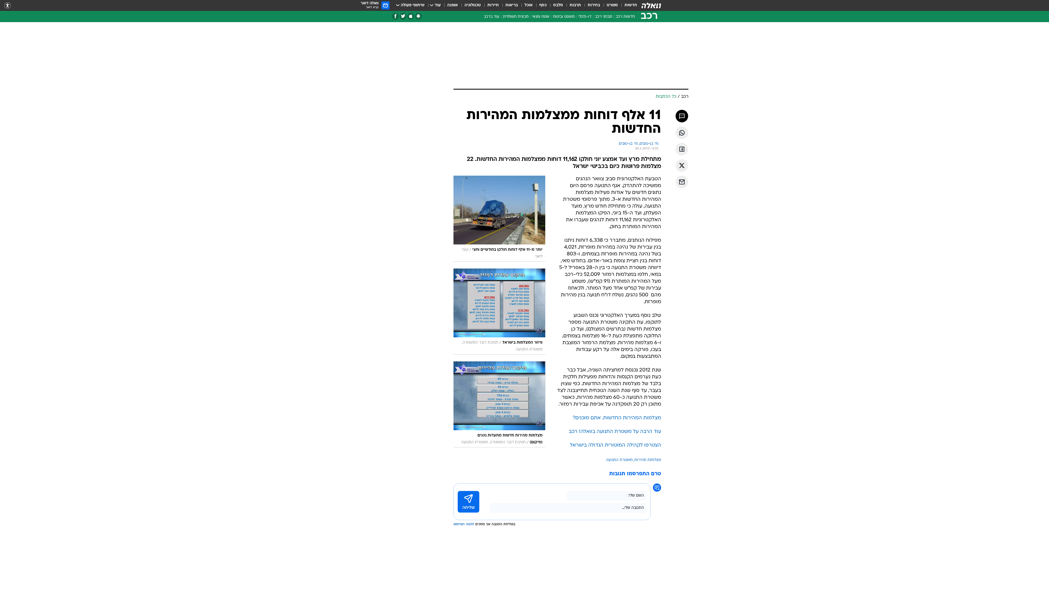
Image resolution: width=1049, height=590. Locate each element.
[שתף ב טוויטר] (682, 165)
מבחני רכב (603, 17)
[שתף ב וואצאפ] (682, 132)
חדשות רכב (625, 17)
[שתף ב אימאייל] (682, 182)
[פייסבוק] (395, 16)
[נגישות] (7, 5)
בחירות (594, 5)
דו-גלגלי (584, 17)
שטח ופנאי (540, 17)
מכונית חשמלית (516, 17)
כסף (543, 5)
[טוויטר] (403, 16)
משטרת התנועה (619, 460)
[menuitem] (627, 5)
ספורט (612, 5)
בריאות (511, 5)
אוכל (528, 5)
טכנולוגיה (472, 5)
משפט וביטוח (564, 17)
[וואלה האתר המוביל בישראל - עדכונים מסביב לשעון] (651, 5)
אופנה (452, 5)
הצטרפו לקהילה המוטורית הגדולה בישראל (615, 445)
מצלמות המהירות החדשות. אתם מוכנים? (617, 418)
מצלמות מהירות (647, 460)
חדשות (630, 5)
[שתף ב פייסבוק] (682, 149)
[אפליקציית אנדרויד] (418, 16)
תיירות (493, 5)
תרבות (575, 5)
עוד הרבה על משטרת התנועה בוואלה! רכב (615, 431)
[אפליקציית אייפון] (410, 16)
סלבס (558, 5)
